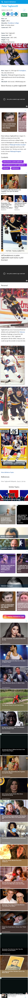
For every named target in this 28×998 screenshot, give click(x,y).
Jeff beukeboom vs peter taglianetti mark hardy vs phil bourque (14, 165)
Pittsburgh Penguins (15, 151)
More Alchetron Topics (7, 472)
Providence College (13, 23)
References (16, 168)
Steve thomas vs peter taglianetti (13, 161)
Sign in (24, 15)
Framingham (22, 70)
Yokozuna (22, 332)
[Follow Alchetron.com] (14, 619)
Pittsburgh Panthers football (18, 145)
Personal (6, 168)
